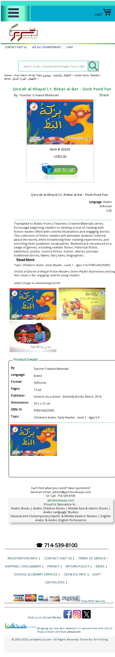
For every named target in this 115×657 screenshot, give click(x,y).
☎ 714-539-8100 (56, 545)
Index (100, 566)
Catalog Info (75, 574)
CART (98, 14)
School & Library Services (35, 574)
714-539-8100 (66, 496)
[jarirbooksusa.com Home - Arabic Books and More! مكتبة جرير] (22, 41)
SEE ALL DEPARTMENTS (46, 47)
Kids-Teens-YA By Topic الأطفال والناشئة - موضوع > (44, 75)
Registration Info (22, 558)
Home (7, 75)
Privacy (53, 566)
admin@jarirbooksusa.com (71, 492)
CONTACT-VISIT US (15, 47)
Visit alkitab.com (70, 631)
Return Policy (77, 566)
